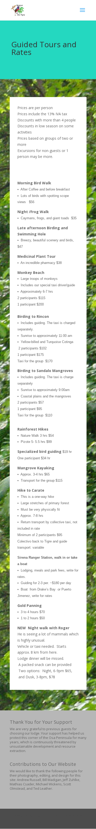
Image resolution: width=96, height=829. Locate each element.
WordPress (48, 821)
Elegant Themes (47, 815)
